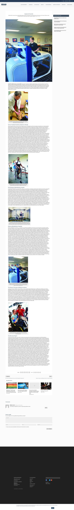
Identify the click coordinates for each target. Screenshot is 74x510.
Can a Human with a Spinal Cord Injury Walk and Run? (22, 391)
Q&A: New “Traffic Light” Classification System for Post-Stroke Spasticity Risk (11, 391)
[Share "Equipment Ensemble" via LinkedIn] (24, 372)
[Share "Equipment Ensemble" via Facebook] (21, 372)
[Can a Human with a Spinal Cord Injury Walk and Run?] (23, 385)
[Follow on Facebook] (46, 480)
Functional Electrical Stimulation (35, 15)
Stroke (22, 16)
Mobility (42, 4)
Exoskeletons (29, 15)
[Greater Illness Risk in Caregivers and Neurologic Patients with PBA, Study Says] (34, 385)
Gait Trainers (42, 15)
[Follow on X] (48, 480)
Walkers (34, 16)
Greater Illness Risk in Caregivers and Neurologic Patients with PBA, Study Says (34, 392)
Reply (46, 407)
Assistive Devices (15, 15)
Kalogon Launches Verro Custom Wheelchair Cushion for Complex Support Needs (60, 27)
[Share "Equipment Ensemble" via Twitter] (23, 372)
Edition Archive (69, 4)
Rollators (46, 15)
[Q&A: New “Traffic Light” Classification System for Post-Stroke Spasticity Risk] (11, 385)
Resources (63, 4)
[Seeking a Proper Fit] (46, 386)
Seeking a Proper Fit (44, 390)
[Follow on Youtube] (51, 480)
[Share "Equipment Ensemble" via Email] (28, 372)
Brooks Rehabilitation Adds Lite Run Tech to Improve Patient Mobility (60, 31)
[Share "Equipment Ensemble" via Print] (29, 372)
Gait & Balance (36, 4)
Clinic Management (24, 4)
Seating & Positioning (56, 4)
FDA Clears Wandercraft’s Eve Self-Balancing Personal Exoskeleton (60, 21)
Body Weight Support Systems (22, 15)
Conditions (30, 4)
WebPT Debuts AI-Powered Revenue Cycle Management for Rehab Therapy (60, 24)
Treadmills (31, 16)
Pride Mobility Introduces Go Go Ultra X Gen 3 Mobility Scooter (60, 18)
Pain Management (48, 4)
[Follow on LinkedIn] (49, 480)
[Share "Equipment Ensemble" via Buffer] (26, 372)
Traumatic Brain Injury (26, 16)
